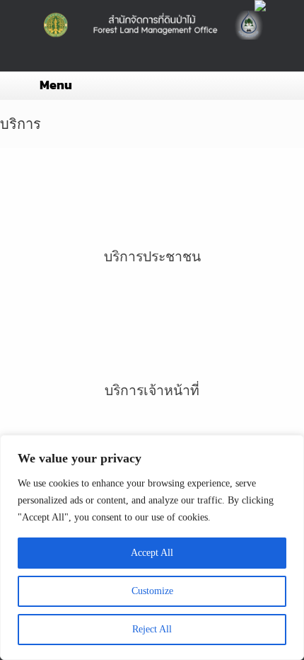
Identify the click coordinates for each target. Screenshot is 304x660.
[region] (152, 547)
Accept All (152, 552)
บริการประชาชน (152, 256)
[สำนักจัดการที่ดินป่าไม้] (152, 25)
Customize (152, 591)
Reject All (152, 629)
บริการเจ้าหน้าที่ (152, 390)
